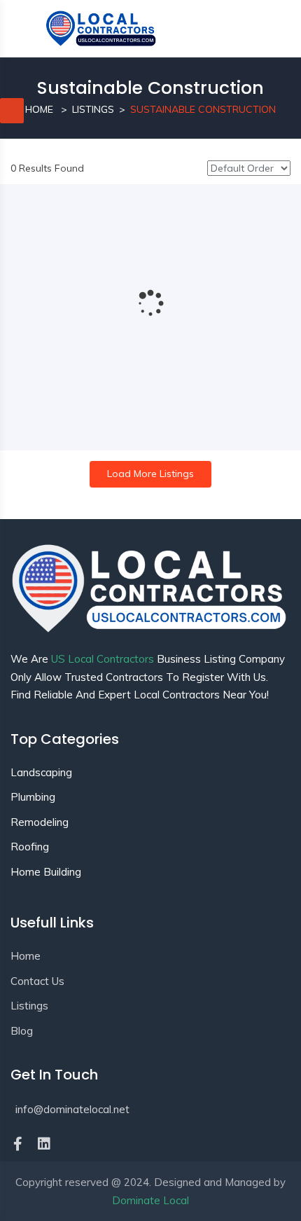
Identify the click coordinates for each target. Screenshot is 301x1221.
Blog (21, 1030)
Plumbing (32, 796)
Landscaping (41, 772)
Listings (93, 109)
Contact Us (37, 981)
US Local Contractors (102, 658)
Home (39, 109)
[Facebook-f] (17, 1144)
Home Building (45, 871)
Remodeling (39, 822)
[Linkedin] (44, 1144)
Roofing (29, 846)
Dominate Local (150, 1200)
